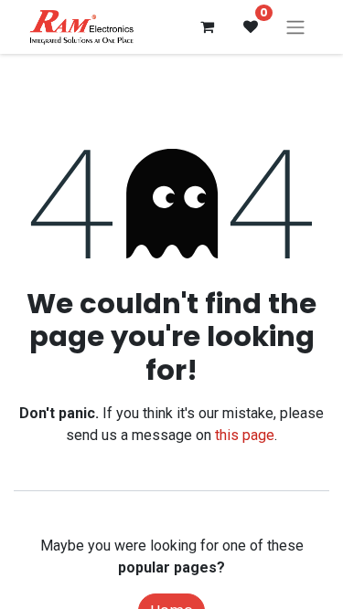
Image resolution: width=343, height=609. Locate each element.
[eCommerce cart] (206, 26)
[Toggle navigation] (295, 27)
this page (244, 435)
